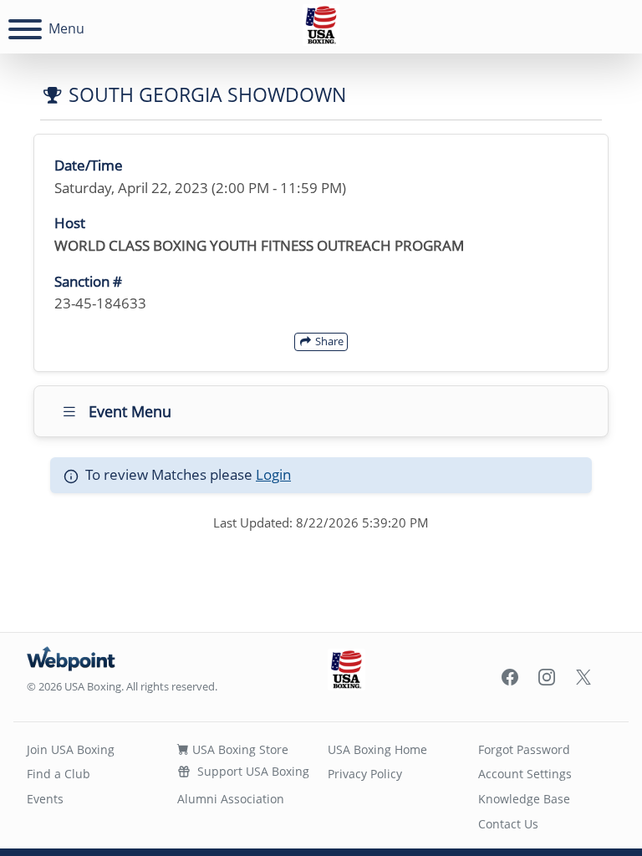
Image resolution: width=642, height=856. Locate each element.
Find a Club (58, 774)
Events (45, 799)
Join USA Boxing (71, 749)
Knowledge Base (524, 799)
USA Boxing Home (377, 749)
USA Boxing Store (238, 749)
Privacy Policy (365, 774)
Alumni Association (230, 799)
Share (328, 341)
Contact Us (508, 824)
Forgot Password (524, 749)
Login (273, 474)
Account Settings (525, 774)
